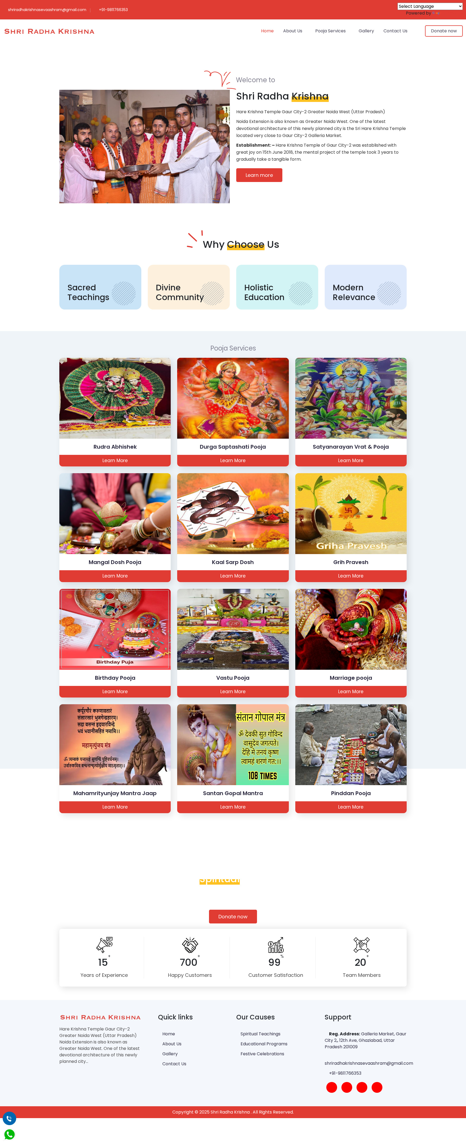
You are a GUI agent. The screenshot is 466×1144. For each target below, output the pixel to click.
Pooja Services (330, 31)
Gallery (366, 31)
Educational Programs (263, 1044)
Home (267, 31)
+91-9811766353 (345, 1073)
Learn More (115, 460)
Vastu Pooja (232, 678)
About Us (292, 31)
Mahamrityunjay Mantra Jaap (115, 793)
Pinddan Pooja (351, 793)
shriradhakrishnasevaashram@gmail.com (369, 1063)
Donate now (444, 31)
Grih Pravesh (350, 562)
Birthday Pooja (115, 678)
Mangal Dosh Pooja (115, 562)
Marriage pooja (351, 678)
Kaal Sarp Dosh (233, 562)
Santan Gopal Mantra (233, 793)
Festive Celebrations (261, 1054)
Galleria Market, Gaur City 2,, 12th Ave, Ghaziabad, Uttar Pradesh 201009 (365, 1040)
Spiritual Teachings (259, 1034)
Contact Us (395, 31)
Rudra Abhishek (115, 447)
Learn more (259, 175)
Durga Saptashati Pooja (233, 447)
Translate (452, 13)
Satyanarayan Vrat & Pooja (351, 447)
